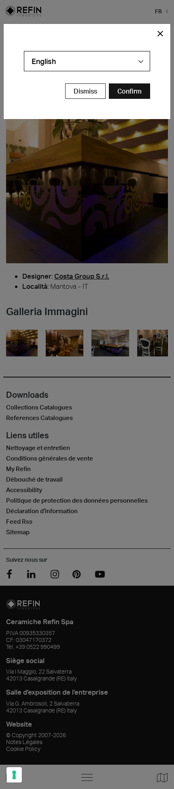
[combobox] (87, 61)
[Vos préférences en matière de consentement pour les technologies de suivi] (14, 775)
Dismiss (85, 91)
